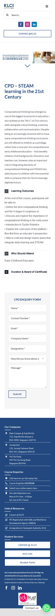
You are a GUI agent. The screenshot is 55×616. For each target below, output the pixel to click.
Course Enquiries (21, 483)
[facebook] (20, 24)
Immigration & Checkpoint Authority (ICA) (27, 528)
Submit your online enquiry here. (23, 488)
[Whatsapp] (46, 608)
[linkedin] (34, 24)
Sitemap (41, 582)
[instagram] (27, 24)
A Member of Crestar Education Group (32, 579)
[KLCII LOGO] (9, 4)
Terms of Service (30, 582)
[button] (27, 191)
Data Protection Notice (14, 582)
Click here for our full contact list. (23, 478)
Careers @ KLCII (16, 515)
